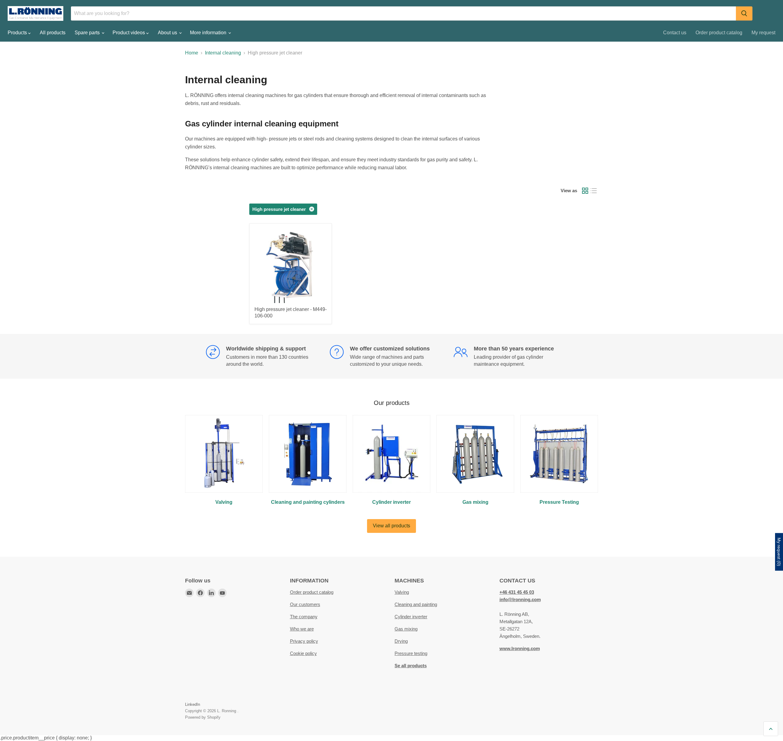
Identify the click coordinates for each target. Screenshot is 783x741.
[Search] (744, 13)
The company (303, 616)
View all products (391, 525)
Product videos (129, 32)
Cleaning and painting (416, 604)
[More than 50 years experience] (515, 356)
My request (763, 32)
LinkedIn (192, 704)
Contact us (674, 32)
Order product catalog (719, 32)
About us (168, 32)
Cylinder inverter (411, 616)
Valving (402, 592)
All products (52, 32)
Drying (401, 641)
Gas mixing (406, 628)
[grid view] (585, 190)
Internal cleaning (223, 52)
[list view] (593, 190)
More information (209, 32)
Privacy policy (304, 641)
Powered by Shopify (203, 717)
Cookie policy (303, 653)
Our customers (305, 604)
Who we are (302, 628)
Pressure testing (411, 653)
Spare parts (88, 32)
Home (191, 52)
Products (18, 32)
